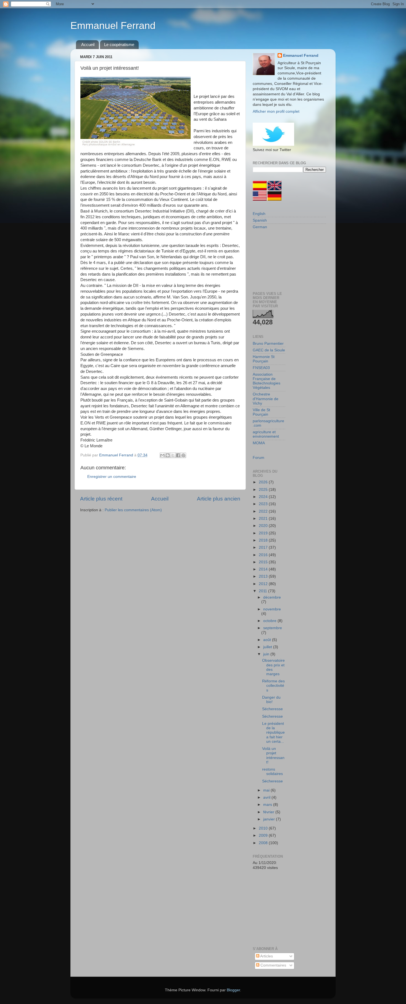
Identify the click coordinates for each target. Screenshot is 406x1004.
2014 (264, 569)
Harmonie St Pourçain (264, 359)
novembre (272, 609)
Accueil (87, 44)
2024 (264, 497)
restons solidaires (272, 771)
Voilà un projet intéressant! (273, 755)
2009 (264, 835)
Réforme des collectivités (273, 685)
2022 (264, 511)
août (267, 640)
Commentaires (272, 965)
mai (267, 790)
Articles (266, 956)
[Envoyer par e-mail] (162, 455)
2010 (264, 828)
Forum (258, 458)
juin (266, 654)
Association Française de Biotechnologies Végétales (266, 381)
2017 (264, 547)
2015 (264, 562)
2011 (263, 591)
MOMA (259, 443)
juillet (268, 647)
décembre (272, 597)
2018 (264, 540)
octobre (270, 621)
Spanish (260, 220)
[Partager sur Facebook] (178, 455)
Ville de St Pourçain (261, 412)
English (259, 214)
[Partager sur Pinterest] (183, 455)
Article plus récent (101, 499)
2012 (264, 584)
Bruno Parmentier (268, 343)
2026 (264, 482)
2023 (264, 504)
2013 (264, 576)
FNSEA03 (261, 368)
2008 (264, 843)
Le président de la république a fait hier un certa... (273, 733)
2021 (264, 518)
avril (267, 797)
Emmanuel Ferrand (112, 25)
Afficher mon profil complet (276, 111)
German (260, 227)
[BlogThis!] (167, 455)
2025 (264, 490)
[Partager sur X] (173, 455)
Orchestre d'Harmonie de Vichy (265, 398)
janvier (269, 819)
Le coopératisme (119, 44)
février (269, 812)
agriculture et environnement (266, 434)
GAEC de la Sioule (269, 350)
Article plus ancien (218, 499)
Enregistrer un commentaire (111, 477)
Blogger (233, 990)
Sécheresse (272, 709)
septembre (272, 628)
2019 (264, 533)
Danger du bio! (271, 699)
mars (268, 805)
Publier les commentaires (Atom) (133, 510)
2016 (264, 555)
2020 (264, 526)
